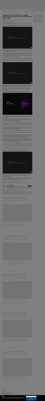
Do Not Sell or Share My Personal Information (31, 396)
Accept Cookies (31, 399)
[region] (22, 398)
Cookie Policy (21, 398)
